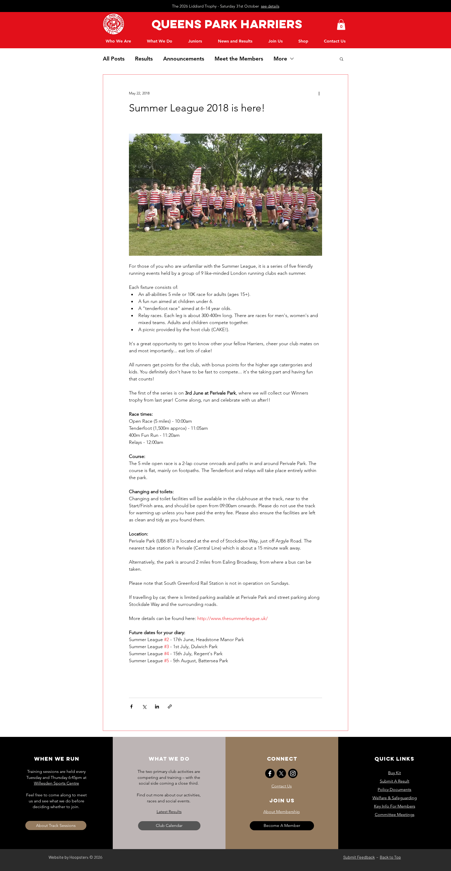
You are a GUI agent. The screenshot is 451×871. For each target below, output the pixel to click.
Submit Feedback (359, 857)
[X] (281, 773)
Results (144, 58)
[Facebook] (270, 773)
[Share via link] (169, 706)
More (280, 58)
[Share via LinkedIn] (157, 706)
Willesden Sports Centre (56, 783)
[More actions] (319, 93)
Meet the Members (239, 58)
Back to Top (390, 857)
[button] (341, 24)
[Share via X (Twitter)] (144, 706)
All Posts (113, 58)
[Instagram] (293, 773)
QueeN (171, 23)
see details (270, 6)
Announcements (183, 58)
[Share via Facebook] (131, 706)
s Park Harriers (248, 23)
